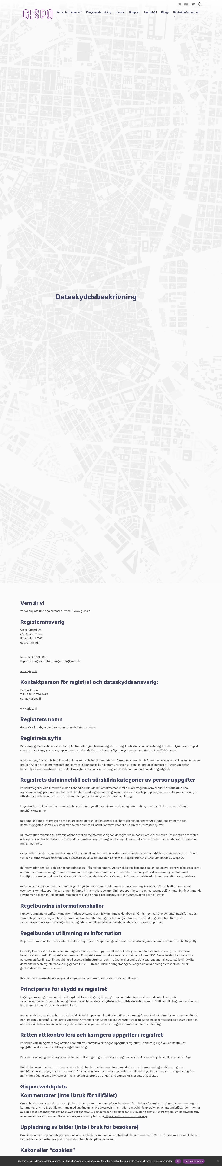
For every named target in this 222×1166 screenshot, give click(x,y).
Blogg (165, 12)
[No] (218, 1161)
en (186, 4)
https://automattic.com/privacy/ (125, 1116)
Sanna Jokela (29, 690)
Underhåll (150, 12)
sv (193, 4)
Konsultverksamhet (69, 12)
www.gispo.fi (28, 671)
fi (179, 4)
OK (178, 1161)
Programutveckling (98, 12)
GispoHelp (139, 792)
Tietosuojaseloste (193, 1161)
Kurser (120, 12)
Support (134, 12)
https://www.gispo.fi (77, 611)
